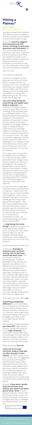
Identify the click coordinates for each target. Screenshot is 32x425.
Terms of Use (22, 419)
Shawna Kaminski (12, 29)
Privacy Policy (10, 419)
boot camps (18, 235)
